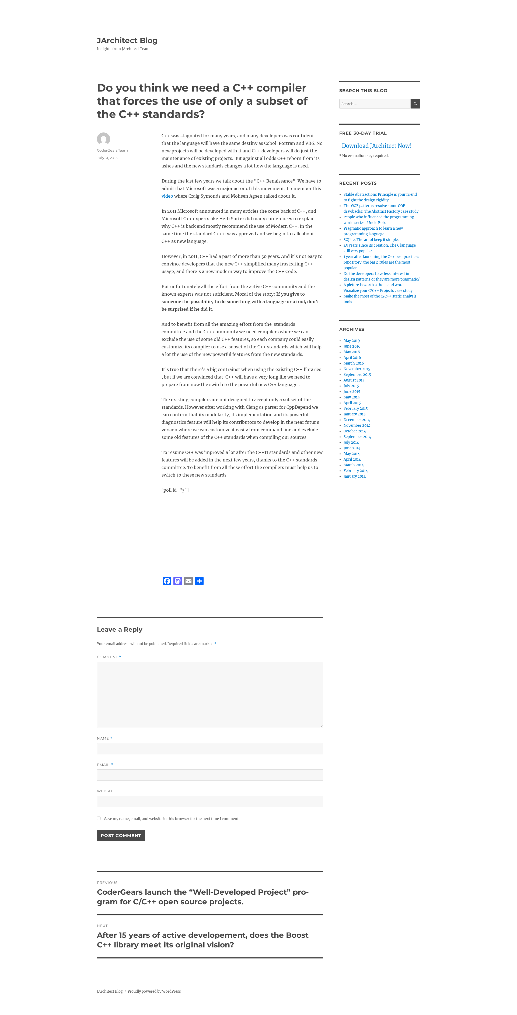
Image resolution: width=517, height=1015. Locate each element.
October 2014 (355, 431)
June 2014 (352, 448)
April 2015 (352, 403)
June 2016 (352, 346)
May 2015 (352, 397)
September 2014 (357, 437)
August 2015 (354, 380)
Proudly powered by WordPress (154, 991)
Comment (109, 657)
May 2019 (352, 340)
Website (106, 791)
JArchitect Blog (127, 40)
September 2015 (357, 374)
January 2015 (355, 414)
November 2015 (357, 369)
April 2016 (352, 357)
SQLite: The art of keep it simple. (371, 239)
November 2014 (357, 425)
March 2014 (354, 465)
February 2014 (356, 470)
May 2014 (352, 454)
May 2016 (352, 352)
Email (105, 764)
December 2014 (357, 420)
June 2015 (352, 391)
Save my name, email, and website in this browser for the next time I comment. (171, 819)
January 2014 (355, 476)
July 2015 (351, 386)
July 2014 (351, 442)
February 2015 (356, 408)
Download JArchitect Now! (377, 145)
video (167, 196)
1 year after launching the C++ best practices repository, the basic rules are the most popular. (381, 262)
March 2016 (354, 363)
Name (105, 738)
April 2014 (352, 459)
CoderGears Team (112, 150)
